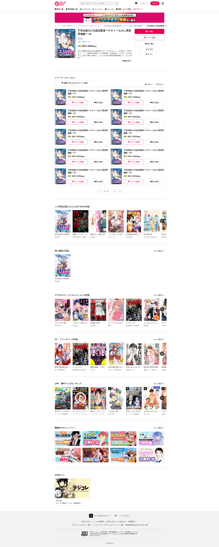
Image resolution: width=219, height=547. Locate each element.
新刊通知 (150, 49)
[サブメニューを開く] (162, 3)
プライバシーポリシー (80, 525)
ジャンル (110, 9)
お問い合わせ (111, 521)
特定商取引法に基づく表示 (137, 525)
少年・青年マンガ (84, 42)
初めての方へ (86, 521)
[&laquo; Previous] (99, 191)
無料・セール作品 (124, 9)
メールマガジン (124, 516)
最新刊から (160, 84)
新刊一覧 (60, 9)
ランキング (86, 9)
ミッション (99, 9)
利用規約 (131, 521)
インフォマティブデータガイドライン (106, 525)
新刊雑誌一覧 (73, 9)
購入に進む (149, 31)
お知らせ (122, 521)
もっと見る (158, 251)
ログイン (144, 3)
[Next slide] (162, 221)
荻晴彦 (80, 39)
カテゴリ (136, 9)
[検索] (117, 3)
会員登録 (155, 3)
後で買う (150, 54)
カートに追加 (150, 37)
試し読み (150, 44)
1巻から (150, 84)
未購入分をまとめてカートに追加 (76, 83)
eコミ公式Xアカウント (100, 516)
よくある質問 (99, 521)
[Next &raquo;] (120, 191)
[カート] (136, 3)
